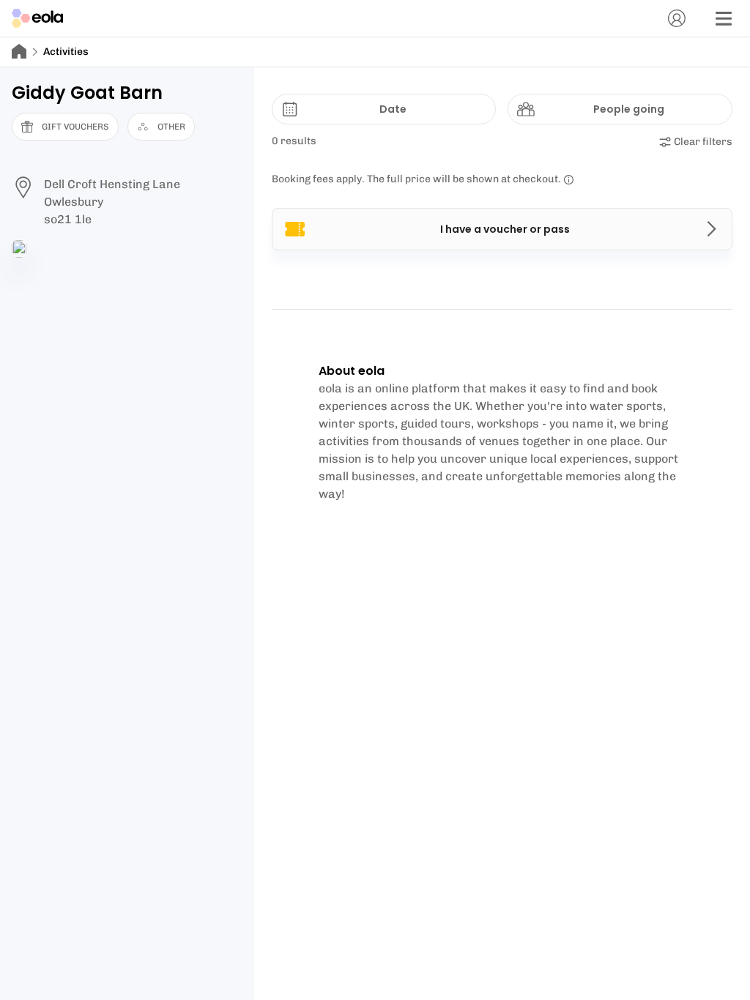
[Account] (676, 18)
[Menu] (723, 18)
